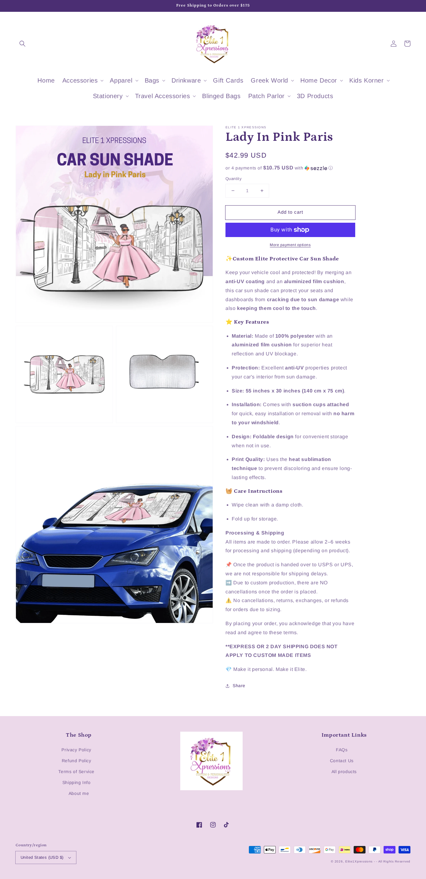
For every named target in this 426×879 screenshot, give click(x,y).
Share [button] (239, 685)
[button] (22, 43)
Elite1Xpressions (359, 861)
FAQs (341, 749)
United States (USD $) (42, 857)
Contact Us (342, 760)
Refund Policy (76, 760)
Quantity (233, 178)
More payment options (290, 245)
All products (344, 771)
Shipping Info (76, 782)
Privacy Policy (76, 749)
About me (79, 793)
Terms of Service (76, 771)
